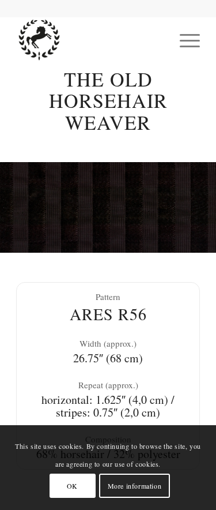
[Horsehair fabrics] (89, 40)
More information (135, 485)
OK (72, 485)
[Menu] (184, 40)
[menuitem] (184, 40)
